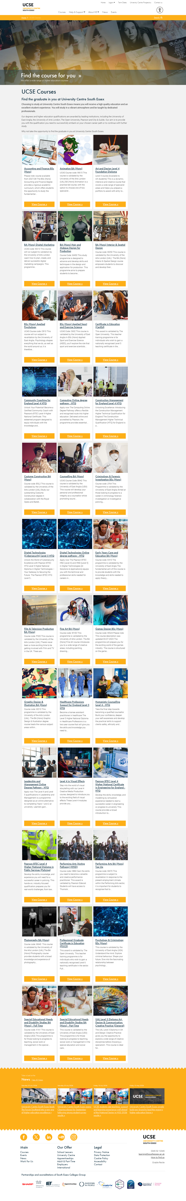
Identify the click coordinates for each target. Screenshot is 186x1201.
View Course (38, 204)
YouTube (61, 1137)
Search (157, 17)
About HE (93, 12)
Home (103, 2)
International (63, 1167)
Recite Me (160, 10)
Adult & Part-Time (66, 1161)
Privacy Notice (101, 1152)
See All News (37, 1080)
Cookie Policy (101, 1158)
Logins (111, 2)
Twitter (36, 1137)
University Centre (66, 1155)
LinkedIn (48, 1137)
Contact (98, 1164)
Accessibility (100, 1161)
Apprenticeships (65, 1158)
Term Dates (122, 2)
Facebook (23, 1137)
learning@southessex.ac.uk (151, 1154)
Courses (62, 12)
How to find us (157, 1157)
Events (114, 12)
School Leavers (65, 1152)
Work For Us (26, 1161)
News (105, 12)
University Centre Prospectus (140, 2)
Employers (62, 1164)
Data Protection (102, 1155)
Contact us (158, 2)
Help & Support (76, 12)
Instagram (73, 1137)
